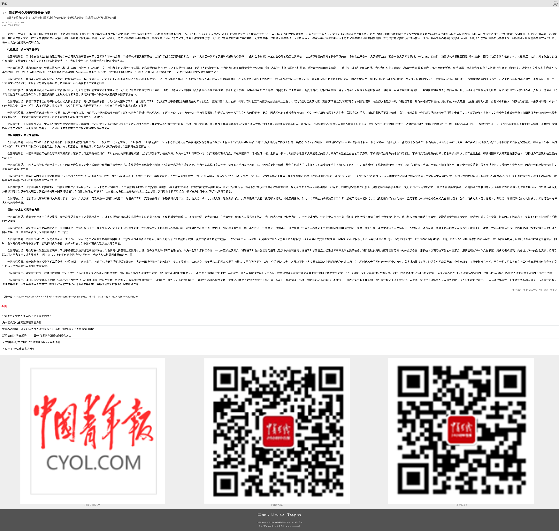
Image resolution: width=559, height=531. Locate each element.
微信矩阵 (296, 515)
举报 (301, 522)
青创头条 (280, 515)
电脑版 (265, 515)
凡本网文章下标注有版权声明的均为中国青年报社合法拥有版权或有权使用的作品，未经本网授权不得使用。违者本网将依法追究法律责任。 (72, 296)
